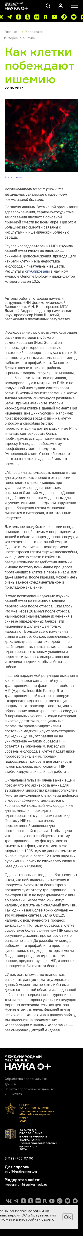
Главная (11, 32)
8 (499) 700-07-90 (19, 1158)
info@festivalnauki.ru (21, 1171)
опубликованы (37, 271)
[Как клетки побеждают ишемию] (41, 136)
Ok (67, 1217)
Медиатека (34, 32)
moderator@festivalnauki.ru (26, 1184)
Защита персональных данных (29, 1089)
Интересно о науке (19, 38)
